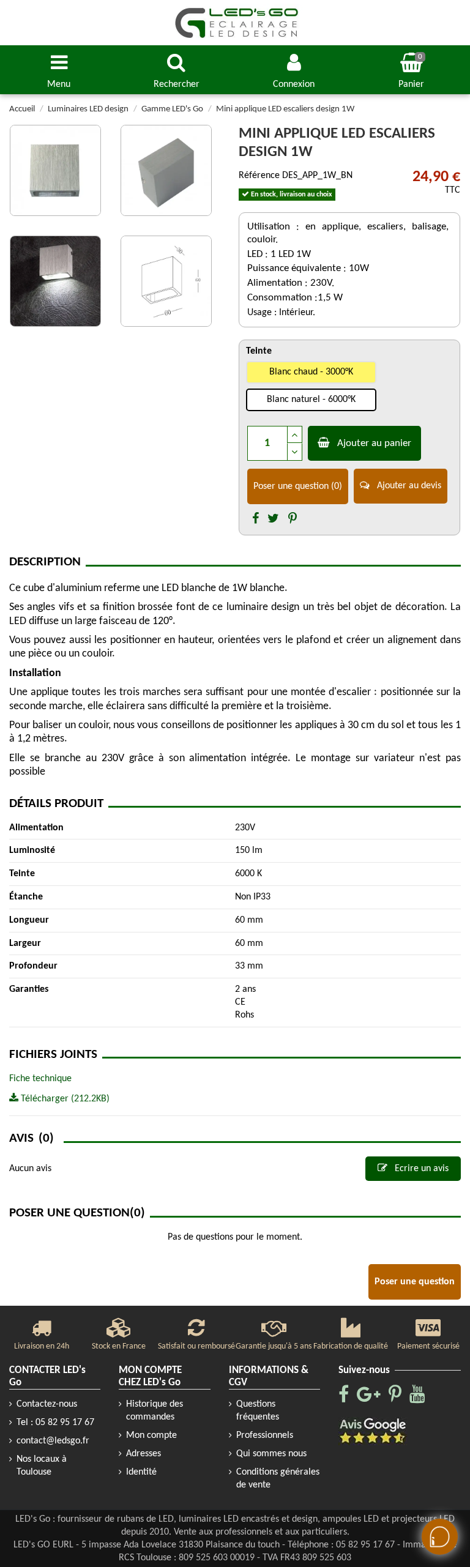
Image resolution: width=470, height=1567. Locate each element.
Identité (141, 1472)
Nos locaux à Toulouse (42, 1465)
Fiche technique (40, 1079)
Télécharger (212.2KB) (64, 1099)
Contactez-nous (47, 1404)
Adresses (143, 1454)
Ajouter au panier (374, 443)
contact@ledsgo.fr (53, 1441)
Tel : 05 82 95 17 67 (55, 1422)
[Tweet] (273, 519)
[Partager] (255, 519)
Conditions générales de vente (277, 1478)
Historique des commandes (154, 1410)
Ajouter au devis (408, 486)
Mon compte (151, 1435)
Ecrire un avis (420, 1169)
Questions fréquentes (257, 1410)
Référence (259, 176)
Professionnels (264, 1435)
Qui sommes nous (271, 1454)
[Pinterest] (292, 519)
